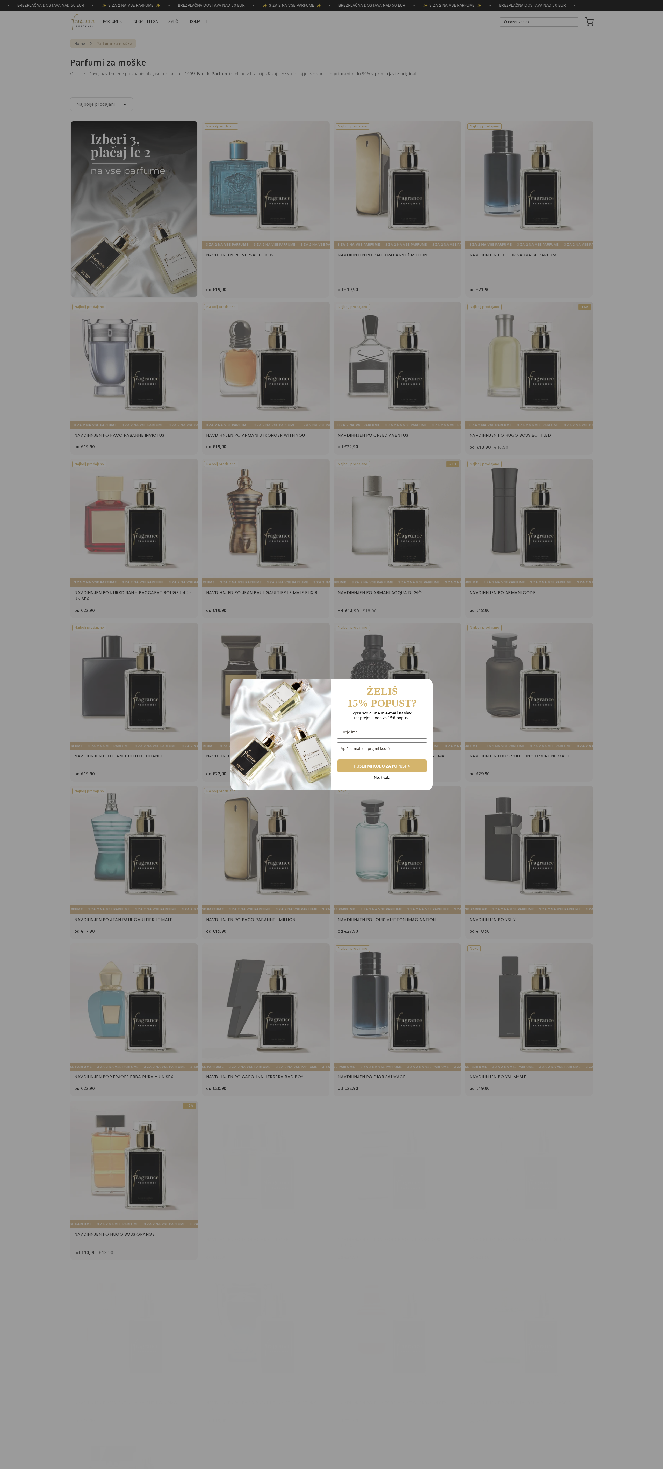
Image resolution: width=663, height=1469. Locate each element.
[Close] (426, 685)
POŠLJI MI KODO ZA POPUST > (382, 766)
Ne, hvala (382, 778)
